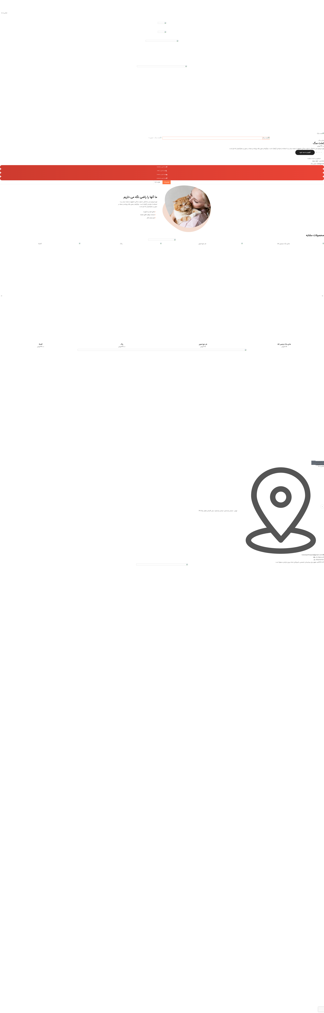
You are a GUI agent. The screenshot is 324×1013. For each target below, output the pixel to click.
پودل (121, 344)
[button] (286, 295)
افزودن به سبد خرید (305, 152)
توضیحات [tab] (166, 182)
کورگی (40, 344)
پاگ (284, 344)
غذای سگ (321, 140)
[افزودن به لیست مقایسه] (282, 295)
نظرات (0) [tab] (157, 182)
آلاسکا (203, 344)
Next (322, 506)
